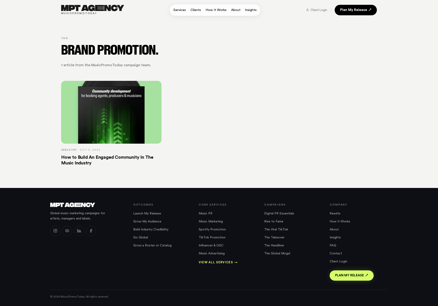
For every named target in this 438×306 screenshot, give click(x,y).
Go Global (140, 237)
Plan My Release (353, 10)
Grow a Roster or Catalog (152, 245)
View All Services (218, 262)
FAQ (333, 245)
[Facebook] (91, 231)
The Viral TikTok (276, 229)
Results (335, 213)
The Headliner (274, 245)
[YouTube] (67, 231)
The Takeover (274, 237)
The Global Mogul (277, 253)
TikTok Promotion (212, 237)
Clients (195, 10)
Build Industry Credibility (150, 229)
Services (179, 10)
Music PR (205, 213)
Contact (336, 253)
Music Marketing (211, 221)
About (235, 10)
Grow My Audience (147, 221)
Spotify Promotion (212, 229)
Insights (251, 10)
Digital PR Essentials (279, 213)
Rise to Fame (273, 221)
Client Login (318, 9)
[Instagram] (55, 231)
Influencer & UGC (211, 245)
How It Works (216, 10)
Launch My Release (147, 213)
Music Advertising (212, 253)
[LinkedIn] (79, 231)
